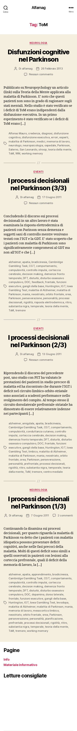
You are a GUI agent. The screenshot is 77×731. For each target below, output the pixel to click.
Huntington (52, 286)
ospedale (50, 145)
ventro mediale (52, 471)
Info (6, 659)
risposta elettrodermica (49, 302)
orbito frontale (55, 294)
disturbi (34, 278)
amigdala (28, 423)
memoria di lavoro (58, 141)
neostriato (37, 294)
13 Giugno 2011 (52, 354)
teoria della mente (59, 149)
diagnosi (47, 133)
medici (41, 141)
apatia (26, 262)
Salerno (13, 149)
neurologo (15, 145)
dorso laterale (54, 594)
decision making (32, 274)
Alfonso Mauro (18, 133)
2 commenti (65, 515)
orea (68, 294)
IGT (63, 286)
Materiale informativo (20, 665)
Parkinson (63, 145)
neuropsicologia (33, 145)
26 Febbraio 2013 (52, 68)
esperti (63, 137)
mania (26, 294)
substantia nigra (19, 306)
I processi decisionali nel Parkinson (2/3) (38, 341)
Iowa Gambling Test (42, 602)
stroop (42, 149)
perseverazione (32, 298)
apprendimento (41, 574)
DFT (25, 278)
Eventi (38, 171)
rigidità (28, 302)
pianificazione (54, 618)
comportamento (46, 266)
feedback (38, 282)
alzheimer (15, 262)
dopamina (38, 594)
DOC (27, 282)
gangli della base (33, 286)
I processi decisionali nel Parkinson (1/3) (38, 502)
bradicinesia (39, 262)
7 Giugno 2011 (40, 515)
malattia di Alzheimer (41, 290)
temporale (37, 306)
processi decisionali (52, 463)
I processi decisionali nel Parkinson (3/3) (38, 184)
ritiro (68, 302)
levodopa (62, 602)
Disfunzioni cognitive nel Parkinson (38, 55)
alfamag (27, 68)
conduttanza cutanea (39, 431)
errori (54, 137)
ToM (11, 153)
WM (17, 153)
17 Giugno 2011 (51, 197)
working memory (32, 153)
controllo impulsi (36, 270)
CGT (32, 266)
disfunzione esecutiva (36, 137)
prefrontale (31, 463)
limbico (33, 451)
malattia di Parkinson (22, 141)
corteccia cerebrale (31, 435)
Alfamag (39, 7)
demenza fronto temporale (26, 439)
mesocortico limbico (46, 610)
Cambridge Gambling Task (25, 427)
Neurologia (38, 42)
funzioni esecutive (31, 598)
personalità (50, 298)
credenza (34, 133)
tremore (20, 310)
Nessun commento (41, 74)
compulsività (17, 270)
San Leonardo (28, 149)
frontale (50, 282)
